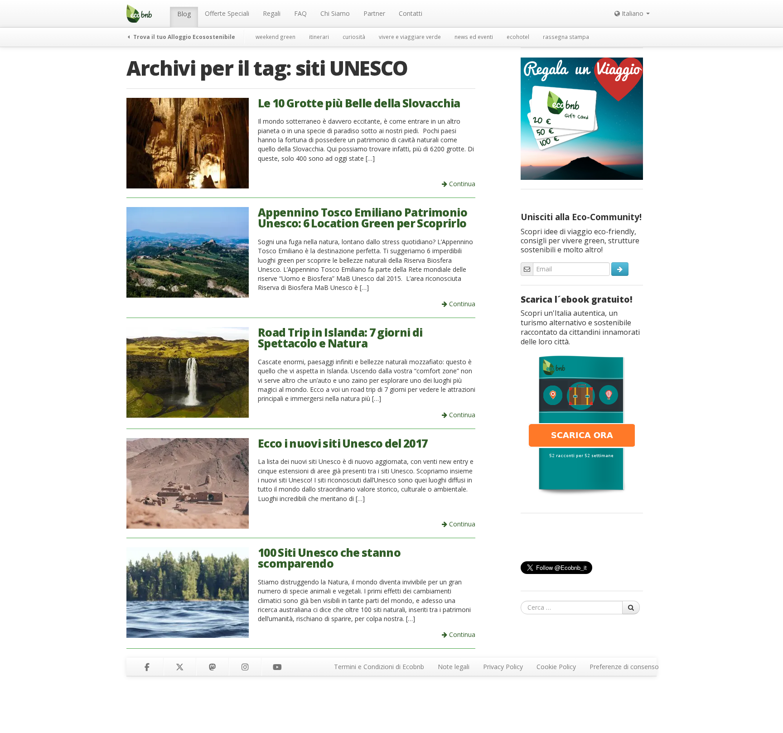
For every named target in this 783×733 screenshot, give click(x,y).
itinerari (319, 36)
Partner (374, 13)
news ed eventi (473, 36)
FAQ (300, 13)
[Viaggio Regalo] (582, 117)
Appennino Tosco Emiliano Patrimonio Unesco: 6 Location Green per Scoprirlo (362, 218)
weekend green (275, 36)
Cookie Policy (556, 666)
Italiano (632, 13)
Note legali (453, 666)
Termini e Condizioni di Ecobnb (379, 666)
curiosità (354, 36)
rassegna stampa (566, 36)
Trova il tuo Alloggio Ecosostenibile (183, 36)
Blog (184, 14)
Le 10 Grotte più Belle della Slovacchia (359, 103)
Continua (461, 183)
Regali (271, 13)
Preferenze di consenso (624, 666)
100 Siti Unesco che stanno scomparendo (329, 558)
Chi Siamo (335, 13)
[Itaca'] (581, 424)
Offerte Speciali (227, 13)
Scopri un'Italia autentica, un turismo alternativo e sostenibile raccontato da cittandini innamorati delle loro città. (580, 327)
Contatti (410, 13)
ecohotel (518, 36)
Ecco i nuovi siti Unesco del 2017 (342, 443)
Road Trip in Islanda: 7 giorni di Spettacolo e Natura (340, 338)
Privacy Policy (503, 666)
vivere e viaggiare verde (410, 36)
